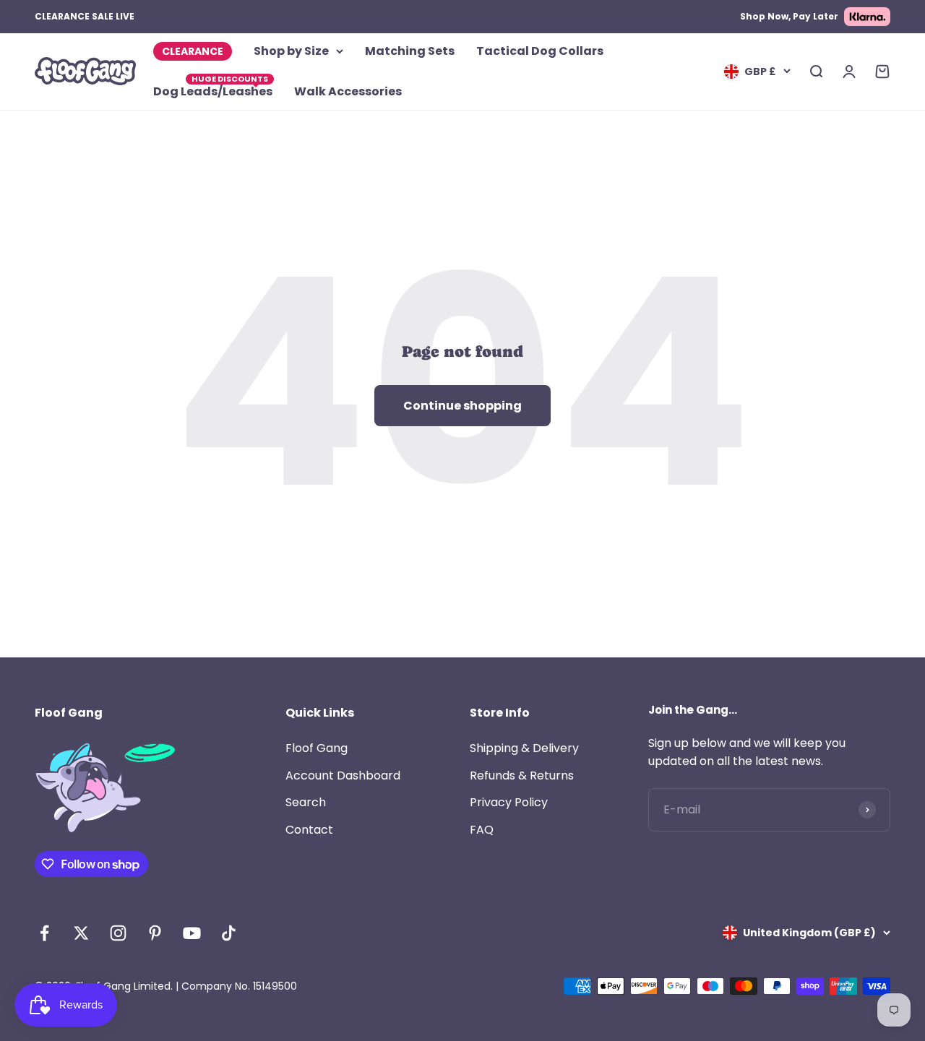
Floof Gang (316, 748)
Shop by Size (291, 51)
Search (305, 802)
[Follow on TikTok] (228, 933)
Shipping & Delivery (524, 748)
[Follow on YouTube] (192, 933)
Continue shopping (462, 405)
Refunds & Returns (522, 775)
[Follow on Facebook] (44, 933)
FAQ (482, 829)
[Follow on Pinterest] (155, 933)
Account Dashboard (342, 775)
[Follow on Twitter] (81, 933)
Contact (309, 829)
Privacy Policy (509, 802)
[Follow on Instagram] (118, 933)
